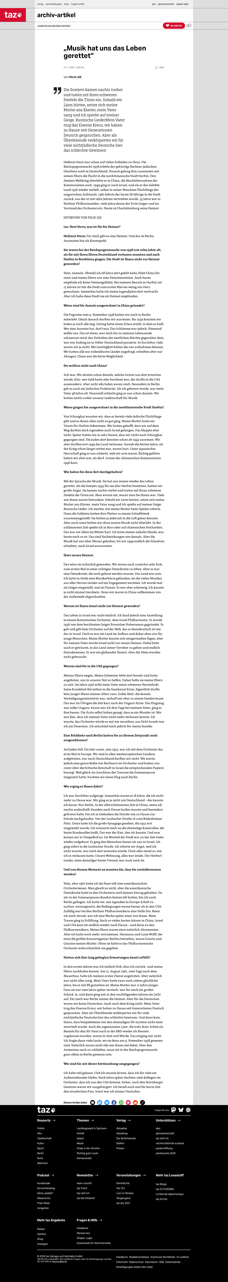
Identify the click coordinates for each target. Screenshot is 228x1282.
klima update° (45, 1193)
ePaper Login (84, 1238)
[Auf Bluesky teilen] (106, 1102)
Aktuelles (121, 1128)
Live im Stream (125, 1193)
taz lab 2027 (123, 1203)
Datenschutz (136, 1262)
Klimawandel (84, 1158)
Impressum (151, 1262)
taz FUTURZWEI (165, 1189)
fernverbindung (46, 1188)
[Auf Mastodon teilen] (99, 1102)
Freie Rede (43, 1203)
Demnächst (123, 1183)
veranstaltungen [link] (54, 4)
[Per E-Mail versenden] (92, 1102)
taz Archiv (161, 1199)
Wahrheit (42, 1163)
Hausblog (121, 1133)
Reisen (41, 1229)
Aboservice (83, 1233)
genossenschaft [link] (166, 4)
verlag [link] (40, 4)
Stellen (120, 1143)
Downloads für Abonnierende (94, 1243)
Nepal (80, 1143)
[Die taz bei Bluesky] (181, 1111)
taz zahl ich (162, 1138)
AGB (162, 1262)
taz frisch (82, 1188)
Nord (40, 1158)
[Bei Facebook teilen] (114, 1102)
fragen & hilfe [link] (77, 4)
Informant (122, 1262)
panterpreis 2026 (166, 1153)
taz (46, 1110)
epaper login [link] (182, 4)
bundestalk (43, 1183)
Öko (39, 1133)
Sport (40, 1148)
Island (80, 1138)
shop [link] (66, 4)
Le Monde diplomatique (170, 1194)
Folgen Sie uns (162, 1110)
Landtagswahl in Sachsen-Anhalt (92, 1131)
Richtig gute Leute (87, 1153)
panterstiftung (164, 1148)
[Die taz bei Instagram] (188, 1111)
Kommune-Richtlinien (163, 1257)
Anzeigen (42, 1244)
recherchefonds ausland (170, 1143)
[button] (189, 25)
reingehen (43, 1208)
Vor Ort (120, 1188)
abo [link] (154, 4)
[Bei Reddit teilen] (135, 1102)
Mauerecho (43, 1198)
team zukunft (84, 1183)
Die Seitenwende (126, 1138)
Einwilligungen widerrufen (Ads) (134, 1267)
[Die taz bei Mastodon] (173, 1111)
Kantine (41, 1234)
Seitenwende (172, 1262)
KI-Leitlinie (183, 1257)
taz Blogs (161, 1184)
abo (158, 1128)
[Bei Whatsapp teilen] (121, 1102)
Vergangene (123, 1198)
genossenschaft (165, 1133)
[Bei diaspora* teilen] (128, 1102)
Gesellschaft (44, 1138)
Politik (41, 1128)
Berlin (40, 1153)
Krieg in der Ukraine (88, 1148)
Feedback (82, 1228)
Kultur (40, 1143)
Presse (120, 1148)
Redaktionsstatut (139, 1257)
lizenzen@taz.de (59, 1261)
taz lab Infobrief (86, 1198)
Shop (40, 1239)
